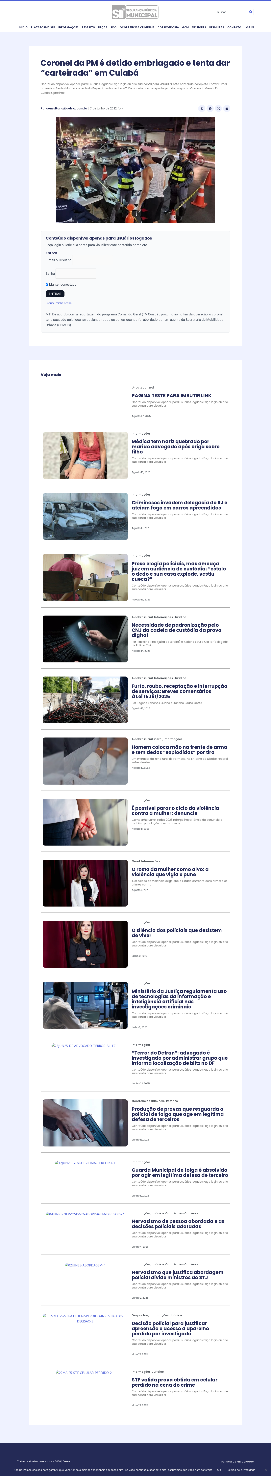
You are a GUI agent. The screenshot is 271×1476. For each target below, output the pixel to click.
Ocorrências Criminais (137, 27)
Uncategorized (143, 388)
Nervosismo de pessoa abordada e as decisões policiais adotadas (178, 1224)
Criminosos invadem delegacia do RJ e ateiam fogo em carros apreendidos (179, 505)
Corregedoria (168, 27)
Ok (219, 1469)
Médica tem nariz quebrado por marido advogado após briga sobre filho (176, 446)
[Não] (266, 1470)
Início (23, 27)
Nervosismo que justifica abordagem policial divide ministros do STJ (178, 1275)
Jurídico (180, 617)
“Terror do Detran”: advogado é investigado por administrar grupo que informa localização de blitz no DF (180, 1058)
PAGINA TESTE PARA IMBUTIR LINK (171, 395)
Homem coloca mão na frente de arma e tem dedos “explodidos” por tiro (179, 750)
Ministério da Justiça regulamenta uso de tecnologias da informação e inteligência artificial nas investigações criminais (179, 999)
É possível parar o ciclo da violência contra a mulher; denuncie (175, 811)
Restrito (88, 27)
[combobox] (232, 12)
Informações (68, 27)
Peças (102, 27)
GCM (185, 27)
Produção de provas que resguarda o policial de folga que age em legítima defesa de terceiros (178, 1114)
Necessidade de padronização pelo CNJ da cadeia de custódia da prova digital (177, 630)
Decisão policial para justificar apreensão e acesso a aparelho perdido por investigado (170, 1328)
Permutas (216, 27)
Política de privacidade (241, 1469)
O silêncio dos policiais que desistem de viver (177, 933)
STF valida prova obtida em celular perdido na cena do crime (174, 1382)
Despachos (140, 1315)
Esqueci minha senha (59, 303)
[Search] (251, 12)
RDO (113, 27)
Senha (50, 273)
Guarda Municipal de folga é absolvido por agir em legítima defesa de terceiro (180, 1172)
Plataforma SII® (43, 27)
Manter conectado (62, 284)
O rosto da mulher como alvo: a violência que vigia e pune (170, 872)
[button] (201, 108)
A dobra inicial (142, 617)
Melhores (199, 27)
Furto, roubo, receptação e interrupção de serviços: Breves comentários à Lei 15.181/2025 (179, 691)
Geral (158, 739)
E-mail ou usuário (58, 260)
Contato (234, 27)
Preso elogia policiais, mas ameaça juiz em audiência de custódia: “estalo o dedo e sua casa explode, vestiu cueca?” (179, 571)
